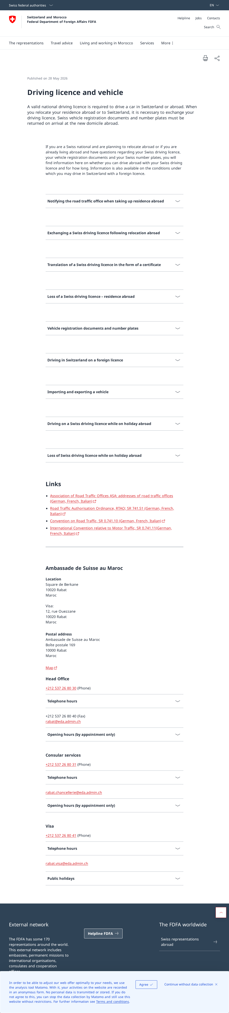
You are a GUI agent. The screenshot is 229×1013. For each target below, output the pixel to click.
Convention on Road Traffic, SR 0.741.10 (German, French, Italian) (105, 520)
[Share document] (217, 58)
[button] (26, 43)
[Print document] (205, 58)
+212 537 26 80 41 (61, 835)
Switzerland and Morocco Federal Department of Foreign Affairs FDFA (61, 19)
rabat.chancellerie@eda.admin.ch (74, 792)
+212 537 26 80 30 (61, 688)
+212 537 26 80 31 (61, 764)
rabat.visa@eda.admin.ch (67, 863)
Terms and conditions (112, 1001)
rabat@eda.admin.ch (63, 721)
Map (49, 667)
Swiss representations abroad (180, 942)
